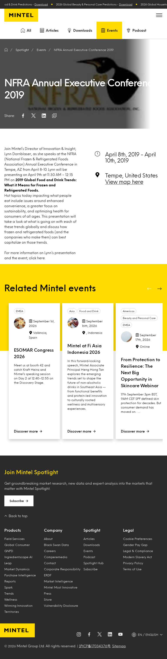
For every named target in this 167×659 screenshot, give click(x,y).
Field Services (14, 539)
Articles (52, 30)
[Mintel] (21, 15)
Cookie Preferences (137, 539)
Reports (10, 581)
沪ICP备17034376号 (95, 645)
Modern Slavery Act (137, 557)
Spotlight (92, 530)
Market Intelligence (58, 581)
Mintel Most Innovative (60, 587)
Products (12, 530)
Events (112, 30)
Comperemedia (55, 557)
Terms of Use (132, 569)
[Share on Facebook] (23, 115)
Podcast (139, 30)
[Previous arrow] (149, 288)
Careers (50, 551)
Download (36, 4)
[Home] (6, 50)
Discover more (26, 431)
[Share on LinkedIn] (44, 115)
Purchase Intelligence (20, 575)
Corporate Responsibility (62, 569)
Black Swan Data (56, 545)
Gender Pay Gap (135, 545)
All (29, 30)
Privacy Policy (133, 563)
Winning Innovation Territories (18, 608)
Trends (9, 593)
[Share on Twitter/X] (33, 115)
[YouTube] (120, 634)
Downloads (82, 30)
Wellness (10, 599)
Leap (8, 563)
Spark (8, 587)
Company (53, 530)
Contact (50, 563)
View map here (124, 181)
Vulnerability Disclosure (61, 605)
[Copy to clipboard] (54, 115)
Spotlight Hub (94, 563)
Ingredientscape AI (18, 557)
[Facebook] (89, 634)
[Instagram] (78, 634)
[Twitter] (99, 634)
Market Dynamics (17, 569)
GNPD (8, 551)
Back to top (18, 515)
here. (41, 257)
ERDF (47, 575)
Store (48, 599)
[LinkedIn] (110, 634)
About (48, 539)
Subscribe (17, 501)
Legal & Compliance (138, 551)
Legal (128, 530)
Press (47, 593)
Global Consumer (17, 545)
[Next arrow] (160, 288)
